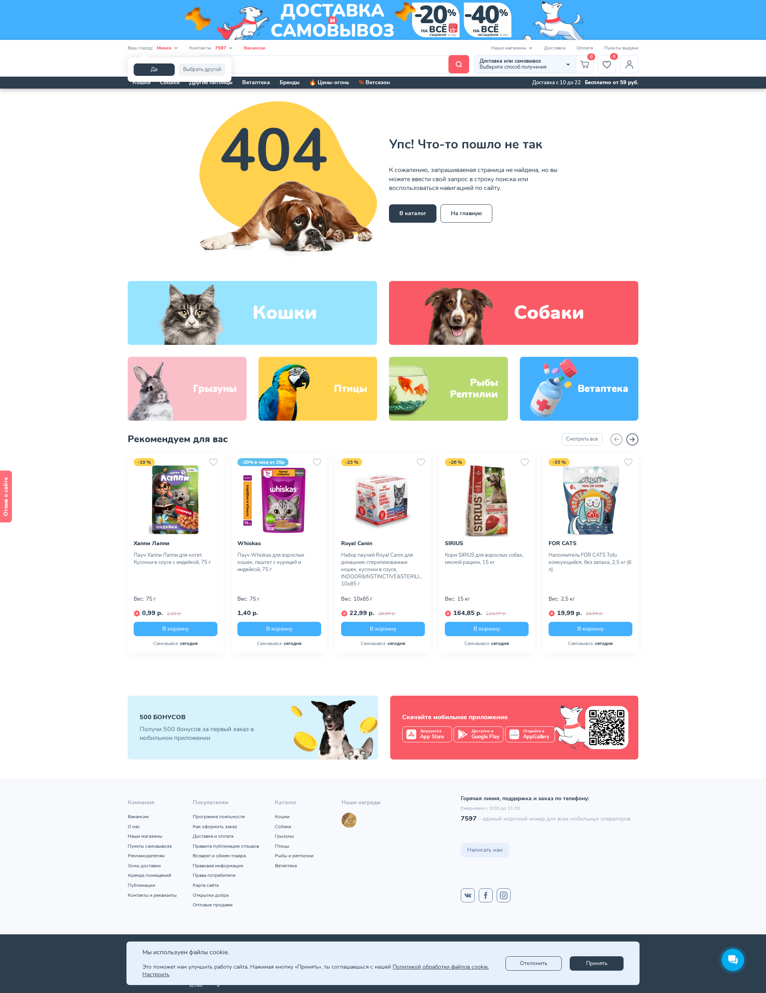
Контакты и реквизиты (152, 895)
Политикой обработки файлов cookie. (441, 967)
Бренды (290, 82)
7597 (469, 818)
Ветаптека (256, 82)
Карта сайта (206, 885)
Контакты (207, 48)
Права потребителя (214, 875)
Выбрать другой (202, 69)
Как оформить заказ (215, 826)
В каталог (412, 213)
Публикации (141, 885)
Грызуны (284, 836)
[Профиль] (629, 64)
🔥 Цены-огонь (329, 82)
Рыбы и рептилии (294, 856)
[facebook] (486, 895)
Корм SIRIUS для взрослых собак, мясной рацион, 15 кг (484, 559)
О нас (134, 826)
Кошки (141, 82)
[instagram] (504, 895)
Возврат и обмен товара (219, 856)
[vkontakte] (468, 895)
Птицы (282, 846)
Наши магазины (145, 836)
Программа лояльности (219, 816)
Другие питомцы (211, 82)
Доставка (554, 48)
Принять (597, 963)
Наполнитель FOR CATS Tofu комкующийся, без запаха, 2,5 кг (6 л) (590, 562)
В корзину (175, 628)
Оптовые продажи (213, 905)
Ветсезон (374, 82)
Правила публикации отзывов (226, 846)
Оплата (584, 48)
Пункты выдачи (621, 48)
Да (154, 69)
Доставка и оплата (213, 836)
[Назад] (616, 439)
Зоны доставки (144, 865)
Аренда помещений (149, 875)
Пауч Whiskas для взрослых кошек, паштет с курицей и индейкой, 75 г (270, 562)
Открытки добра (211, 895)
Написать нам (485, 850)
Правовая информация (218, 865)
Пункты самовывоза (150, 846)
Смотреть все (582, 439)
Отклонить (533, 963)
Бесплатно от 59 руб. (611, 82)
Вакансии (254, 48)
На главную (466, 213)
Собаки (170, 82)
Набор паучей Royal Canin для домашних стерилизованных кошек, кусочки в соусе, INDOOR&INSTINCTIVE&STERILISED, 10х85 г (383, 569)
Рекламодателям (146, 856)
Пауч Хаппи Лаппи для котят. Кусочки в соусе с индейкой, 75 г (172, 559)
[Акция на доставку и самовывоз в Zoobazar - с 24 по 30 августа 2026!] (383, 20)
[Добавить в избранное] (213, 462)
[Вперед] (632, 439)
